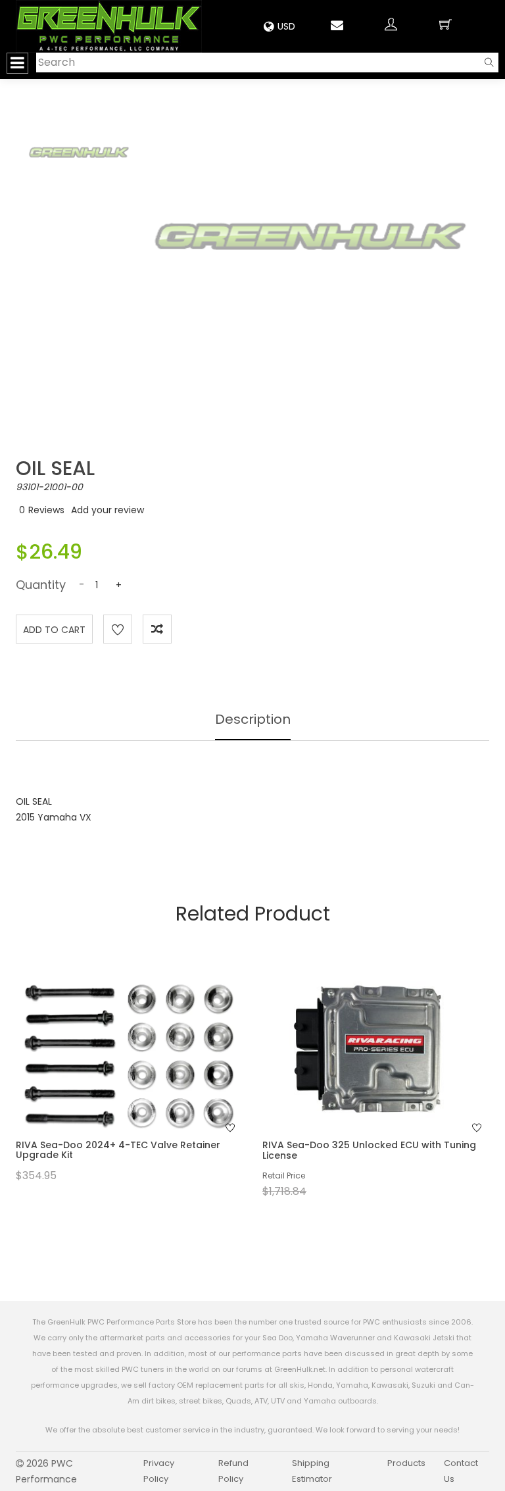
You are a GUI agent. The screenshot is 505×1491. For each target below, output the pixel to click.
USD (286, 26)
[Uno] (109, 26)
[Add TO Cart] (146, 1073)
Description (253, 719)
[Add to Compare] (157, 629)
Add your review (107, 510)
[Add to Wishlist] (117, 629)
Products (406, 1463)
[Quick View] (111, 1073)
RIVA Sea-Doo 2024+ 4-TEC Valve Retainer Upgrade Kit (118, 1149)
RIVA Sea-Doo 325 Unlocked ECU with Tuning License (369, 1149)
